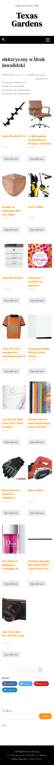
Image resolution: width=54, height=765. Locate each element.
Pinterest (42, 683)
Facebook (10, 683)
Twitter (27, 683)
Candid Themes (34, 758)
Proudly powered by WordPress (23, 755)
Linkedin (10, 689)
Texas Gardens (27, 19)
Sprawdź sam (11, 158)
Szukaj (6, 710)
